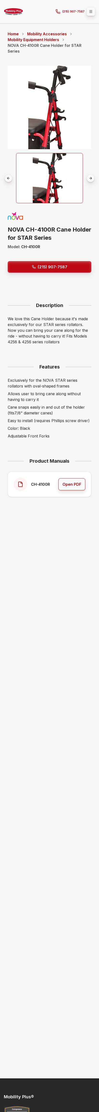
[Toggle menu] (91, 11)
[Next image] (90, 178)
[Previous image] (8, 178)
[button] (49, 178)
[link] (49, 48)
